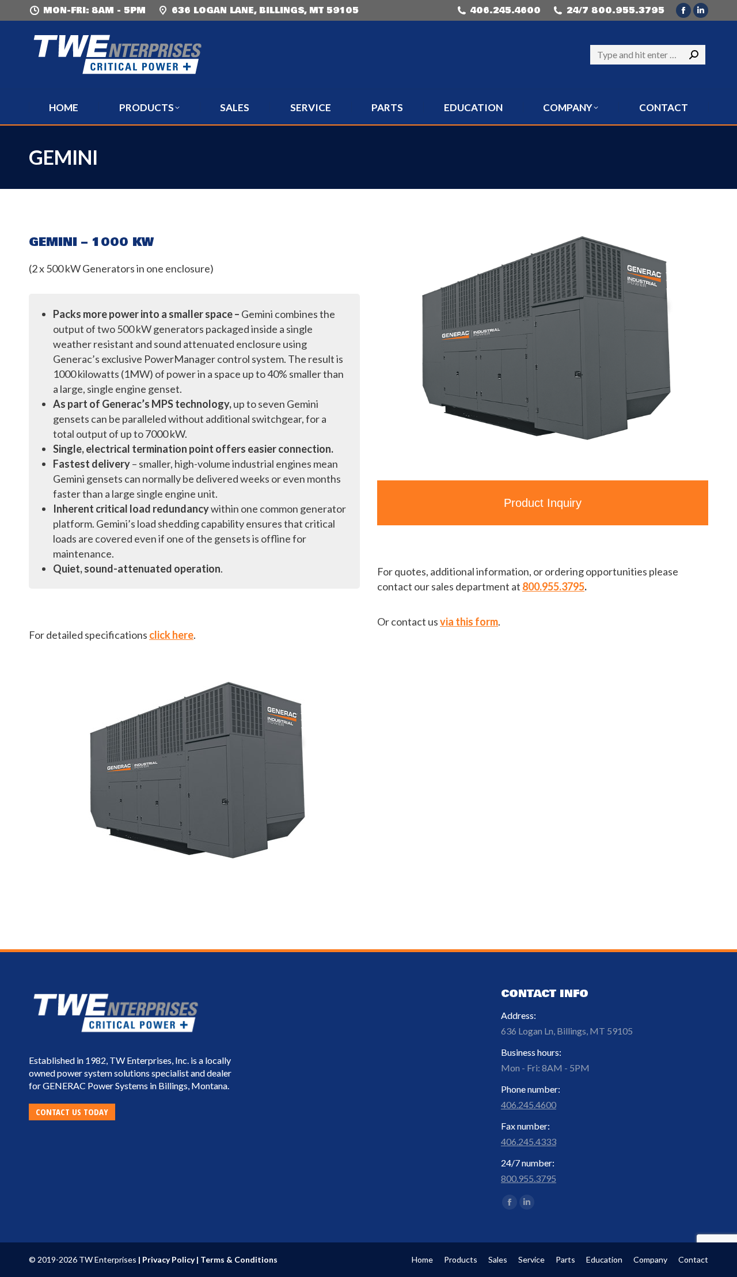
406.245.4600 (505, 10)
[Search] (693, 55)
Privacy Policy (168, 1259)
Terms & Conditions (239, 1259)
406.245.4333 (528, 1141)
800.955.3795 (553, 586)
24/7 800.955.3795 (615, 10)
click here (171, 634)
